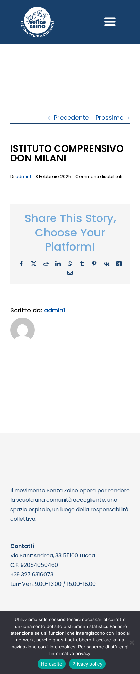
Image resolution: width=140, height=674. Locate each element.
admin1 (23, 176)
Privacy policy (87, 664)
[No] (131, 642)
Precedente (71, 117)
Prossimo (109, 117)
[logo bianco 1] (37, 9)
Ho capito (51, 664)
